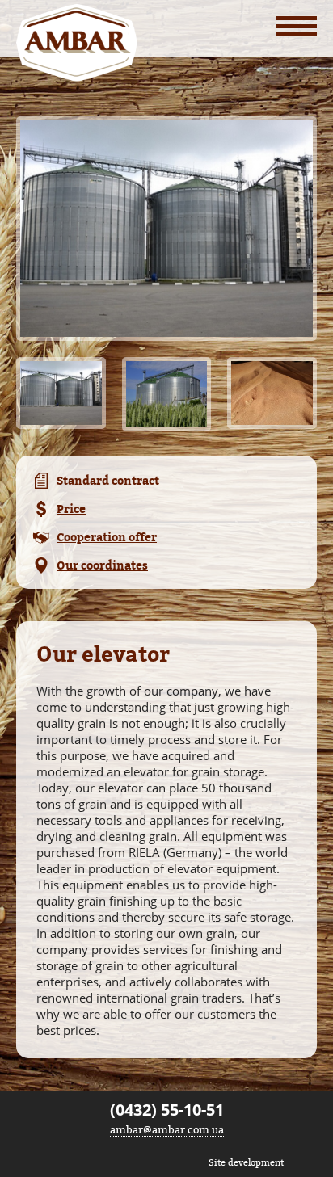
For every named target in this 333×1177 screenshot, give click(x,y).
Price (71, 508)
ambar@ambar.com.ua (167, 1129)
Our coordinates (102, 565)
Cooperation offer (107, 537)
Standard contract (108, 480)
